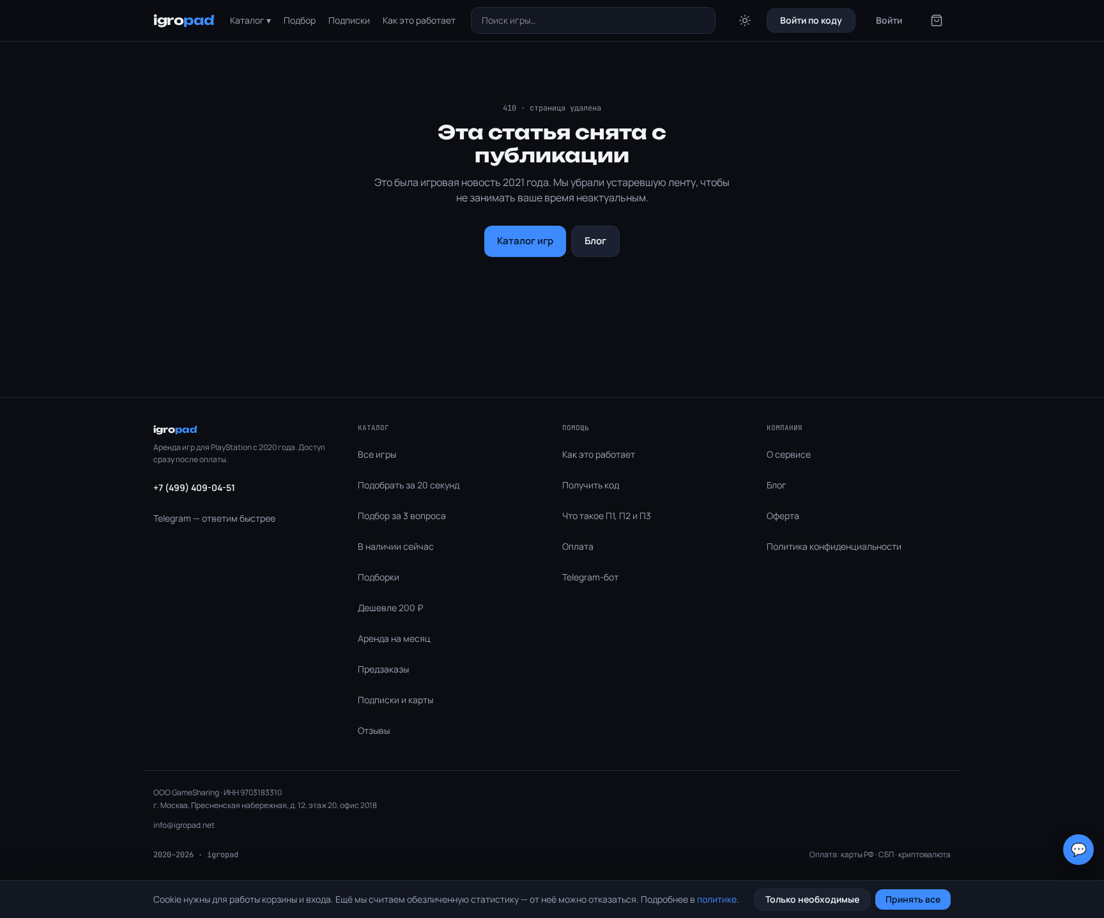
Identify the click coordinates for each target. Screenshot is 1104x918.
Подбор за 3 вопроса (402, 516)
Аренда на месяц (394, 638)
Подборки (378, 577)
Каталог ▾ (250, 20)
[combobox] (593, 20)
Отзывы (374, 730)
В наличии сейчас (396, 546)
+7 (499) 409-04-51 (194, 487)
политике (717, 899)
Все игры (377, 454)
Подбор (300, 20)
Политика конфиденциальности (834, 546)
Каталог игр (525, 240)
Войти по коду (811, 20)
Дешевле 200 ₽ (390, 608)
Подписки (349, 20)
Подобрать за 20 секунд (408, 485)
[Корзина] (937, 20)
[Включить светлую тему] (745, 20)
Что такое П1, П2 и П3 (606, 516)
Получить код (590, 485)
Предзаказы (383, 669)
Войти (889, 20)
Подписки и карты (395, 700)
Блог (595, 240)
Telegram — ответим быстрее (214, 518)
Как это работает (419, 20)
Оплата (578, 546)
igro (184, 20)
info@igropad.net (184, 825)
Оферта (783, 516)
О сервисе (789, 454)
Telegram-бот (590, 577)
